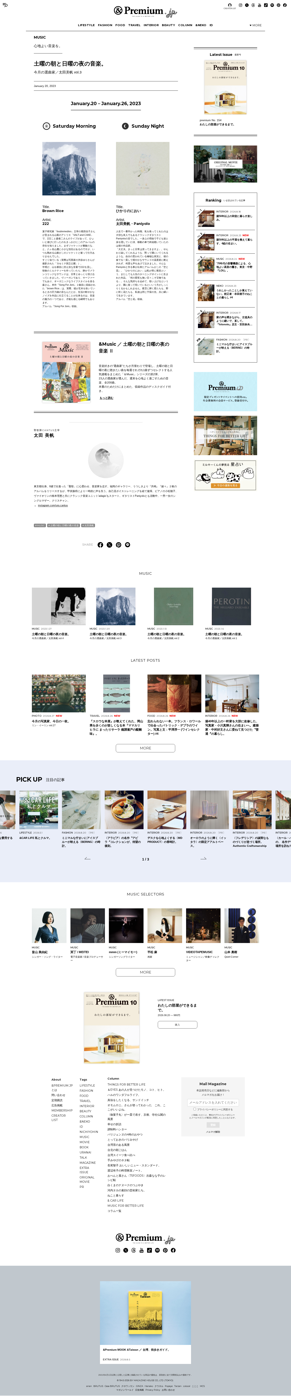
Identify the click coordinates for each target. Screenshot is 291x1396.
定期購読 (57, 1100)
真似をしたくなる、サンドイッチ (128, 1100)
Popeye (169, 1386)
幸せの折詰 (114, 1124)
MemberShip (62, 1110)
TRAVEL (134, 25)
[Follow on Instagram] (240, 5)
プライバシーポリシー (225, 1115)
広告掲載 (57, 1105)
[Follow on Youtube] (259, 5)
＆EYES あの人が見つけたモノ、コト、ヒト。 (136, 1089)
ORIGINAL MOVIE (87, 1180)
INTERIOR (151, 25)
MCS (202, 1386)
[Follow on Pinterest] (278, 5)
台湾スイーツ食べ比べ (121, 1155)
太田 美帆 (47, 433)
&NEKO (200, 25)
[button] (87, 858)
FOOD (120, 25)
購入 (177, 1024)
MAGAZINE (88, 1163)
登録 (213, 1124)
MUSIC (48, 42)
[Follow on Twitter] (247, 5)
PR (82, 1187)
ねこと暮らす (115, 1195)
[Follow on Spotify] (272, 5)
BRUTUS (98, 1386)
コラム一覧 (114, 1211)
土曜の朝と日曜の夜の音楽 (64, 525)
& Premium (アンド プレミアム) (145, 12)
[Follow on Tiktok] (266, 5)
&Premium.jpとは (62, 1088)
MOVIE (85, 1142)
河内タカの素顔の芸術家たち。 (126, 1190)
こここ (195, 1386)
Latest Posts (145, 660)
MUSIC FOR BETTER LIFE (125, 1206)
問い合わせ (58, 1095)
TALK (83, 1157)
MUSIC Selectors (145, 894)
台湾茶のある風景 (118, 1145)
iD (211, 25)
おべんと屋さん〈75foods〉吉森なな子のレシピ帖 (136, 1178)
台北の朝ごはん (117, 1150)
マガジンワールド (125, 1389)
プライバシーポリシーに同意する (215, 1109)
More (145, 748)
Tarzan (178, 1386)
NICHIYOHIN (89, 1132)
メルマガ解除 (213, 1132)
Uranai (85, 1152)
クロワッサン (127, 1386)
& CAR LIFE (115, 1200)
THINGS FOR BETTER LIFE (126, 1084)
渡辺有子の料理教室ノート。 (125, 1170)
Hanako (149, 1386)
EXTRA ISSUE (84, 1170)
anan (89, 1386)
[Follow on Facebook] (285, 5)
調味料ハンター (117, 1129)
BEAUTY (168, 25)
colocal (186, 1386)
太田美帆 (89, 525)
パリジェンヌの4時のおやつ (125, 1134)
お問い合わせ (168, 1389)
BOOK (84, 1147)
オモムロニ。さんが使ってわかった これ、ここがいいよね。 (136, 1107)
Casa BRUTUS (112, 1386)
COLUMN (185, 25)
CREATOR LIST (230, 8)
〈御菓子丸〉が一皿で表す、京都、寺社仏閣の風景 (136, 1117)
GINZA (139, 1386)
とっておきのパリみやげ (122, 1139)
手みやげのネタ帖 (118, 1160)
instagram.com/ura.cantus (53, 505)
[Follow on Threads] (253, 5)
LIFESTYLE (86, 25)
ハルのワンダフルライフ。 (124, 1095)
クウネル (159, 1386)
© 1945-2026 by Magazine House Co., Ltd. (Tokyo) (145, 1380)
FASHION (105, 25)
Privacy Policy (153, 1389)
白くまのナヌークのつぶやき (125, 1185)
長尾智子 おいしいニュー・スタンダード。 (134, 1165)
